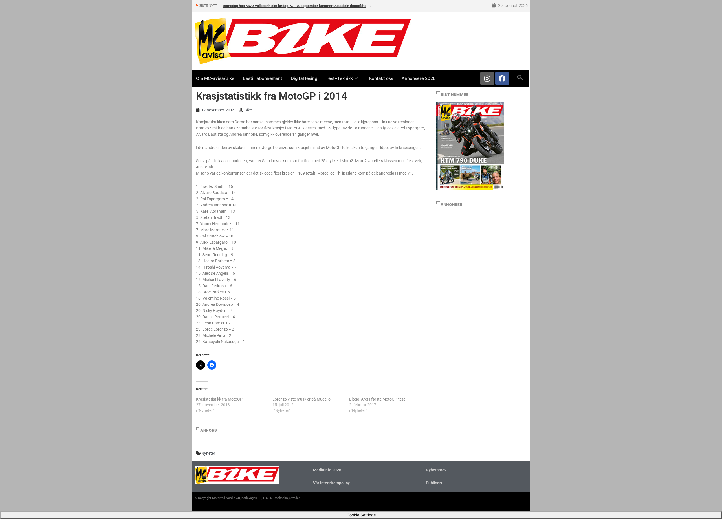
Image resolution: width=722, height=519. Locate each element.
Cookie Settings (361, 515)
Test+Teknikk (339, 78)
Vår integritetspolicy (331, 483)
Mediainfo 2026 (327, 470)
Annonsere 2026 (419, 78)
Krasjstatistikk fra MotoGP (219, 399)
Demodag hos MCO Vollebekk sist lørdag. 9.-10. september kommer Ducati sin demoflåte (294, 6)
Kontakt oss (381, 78)
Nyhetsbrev (436, 470)
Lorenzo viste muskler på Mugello (301, 399)
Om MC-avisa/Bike (215, 78)
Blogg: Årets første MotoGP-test (377, 399)
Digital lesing (304, 78)
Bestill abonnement (262, 78)
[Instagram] (487, 78)
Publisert (434, 483)
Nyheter (208, 453)
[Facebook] (502, 78)
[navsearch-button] (520, 78)
